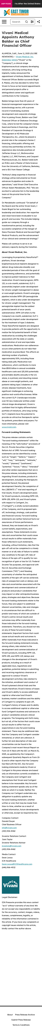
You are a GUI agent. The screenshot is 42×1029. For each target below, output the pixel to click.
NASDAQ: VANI (9, 60)
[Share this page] (38, 21)
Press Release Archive (25, 1014)
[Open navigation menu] (4, 21)
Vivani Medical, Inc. (25, 57)
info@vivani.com (9, 828)
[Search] (26, 21)
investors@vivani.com (11, 846)
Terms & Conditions (21, 1025)
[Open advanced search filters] (32, 21)
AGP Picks (6, 4)
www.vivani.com (9, 427)
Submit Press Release (21, 1020)
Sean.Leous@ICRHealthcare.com (17, 864)
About (10, 1014)
